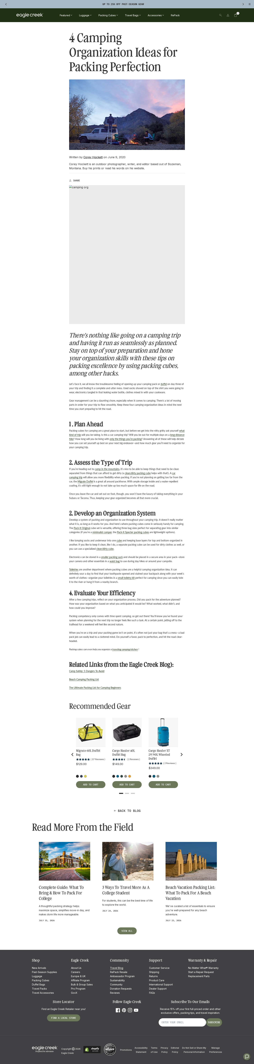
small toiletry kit (126, 577)
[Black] (113, 776)
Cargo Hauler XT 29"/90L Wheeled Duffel (159, 754)
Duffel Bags (38, 984)
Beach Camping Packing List (84, 679)
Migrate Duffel (85, 481)
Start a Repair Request (201, 972)
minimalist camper (102, 532)
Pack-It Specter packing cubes (133, 532)
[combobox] (196, 15)
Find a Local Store (63, 1017)
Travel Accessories (43, 992)
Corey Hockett (93, 157)
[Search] (220, 15)
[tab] (121, 793)
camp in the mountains (107, 468)
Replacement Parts (199, 976)
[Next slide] (181, 754)
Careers (75, 972)
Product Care (156, 980)
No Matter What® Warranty (203, 967)
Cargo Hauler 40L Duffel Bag (123, 752)
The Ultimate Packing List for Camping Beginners (95, 687)
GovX (74, 992)
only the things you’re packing (126, 438)
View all (127, 930)
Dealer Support (158, 988)
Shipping (154, 972)
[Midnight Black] (77, 776)
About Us (76, 967)
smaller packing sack (112, 557)
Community (116, 984)
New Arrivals (39, 967)
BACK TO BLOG (129, 811)
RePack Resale (118, 972)
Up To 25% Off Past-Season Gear (123, 4)
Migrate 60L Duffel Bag (88, 752)
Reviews (115, 992)
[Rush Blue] (81, 776)
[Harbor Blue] (117, 776)
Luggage (37, 976)
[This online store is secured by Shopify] (92, 1053)
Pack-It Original (82, 528)
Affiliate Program (80, 980)
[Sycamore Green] (121, 776)
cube (119, 540)
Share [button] (76, 180)
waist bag (115, 561)
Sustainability (117, 980)
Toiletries (73, 569)
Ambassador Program (122, 976)
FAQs (152, 992)
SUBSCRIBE (214, 1022)
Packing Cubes (40, 980)
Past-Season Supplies (44, 972)
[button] (235, 15)
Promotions (126, 1050)
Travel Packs (39, 988)
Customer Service (159, 967)
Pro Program (78, 988)
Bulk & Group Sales (82, 984)
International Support (161, 984)
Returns (153, 976)
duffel (164, 384)
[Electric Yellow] (85, 776)
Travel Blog (116, 967)
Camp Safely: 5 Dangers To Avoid (86, 671)
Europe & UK (78, 976)
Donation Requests (121, 988)
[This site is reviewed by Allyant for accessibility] (110, 1055)
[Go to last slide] (72, 754)
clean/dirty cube (105, 548)
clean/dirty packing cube (138, 473)
